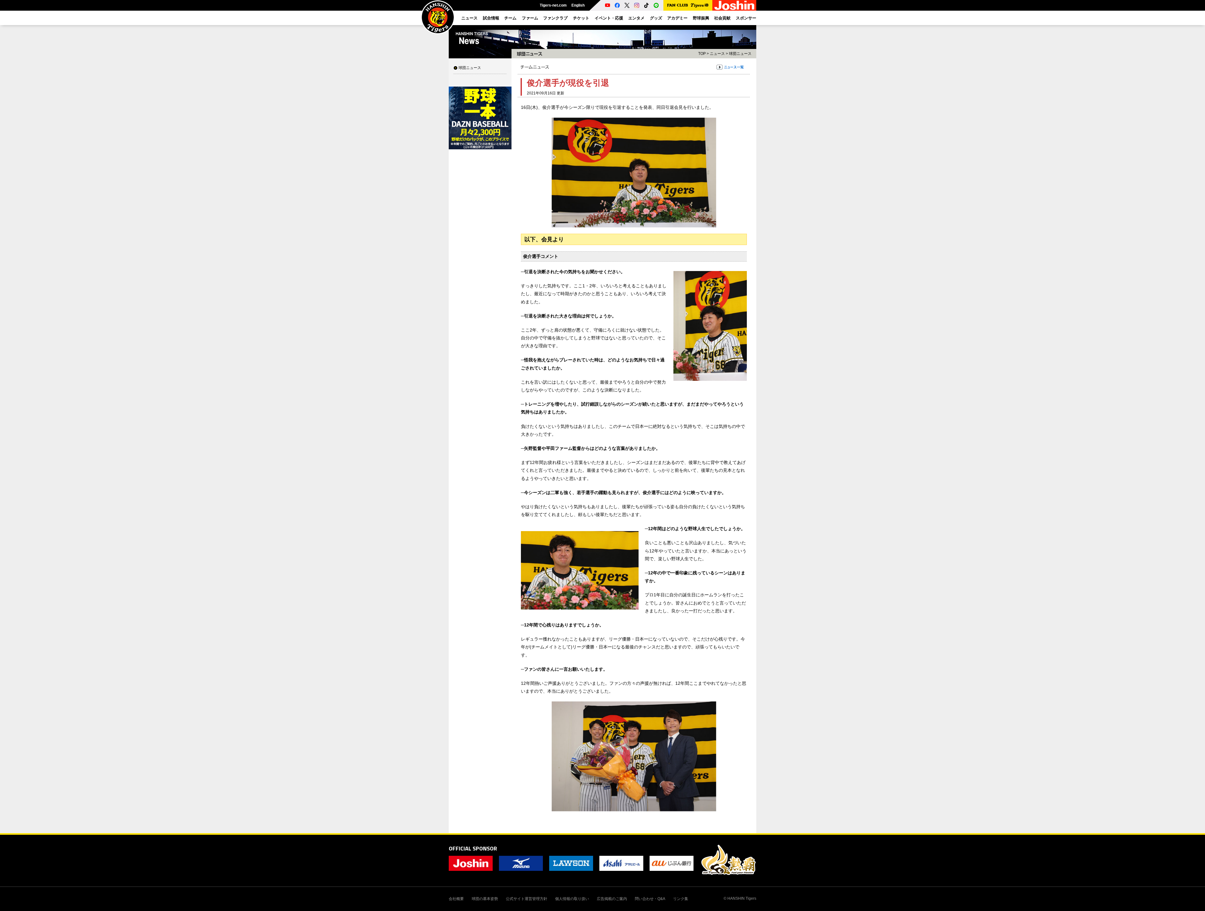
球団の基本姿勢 (485, 899)
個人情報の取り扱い (572, 899)
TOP (702, 53)
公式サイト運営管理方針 (526, 899)
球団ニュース (469, 68)
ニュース (717, 53)
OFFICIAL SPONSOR (473, 848)
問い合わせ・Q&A (650, 899)
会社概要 (456, 899)
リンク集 (680, 899)
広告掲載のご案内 (612, 899)
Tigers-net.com (553, 5)
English (578, 5)
